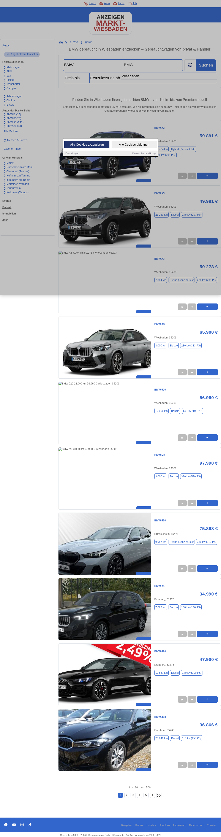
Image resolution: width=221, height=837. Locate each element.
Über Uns (164, 825)
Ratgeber (126, 825)
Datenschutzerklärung (144, 153)
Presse (139, 825)
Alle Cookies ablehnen (134, 144)
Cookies (211, 825)
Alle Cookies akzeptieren (87, 144)
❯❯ (159, 795)
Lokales (151, 825)
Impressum (179, 825)
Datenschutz (196, 825)
